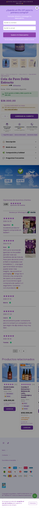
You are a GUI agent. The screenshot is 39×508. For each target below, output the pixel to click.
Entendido (33, 503)
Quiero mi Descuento (19, 35)
